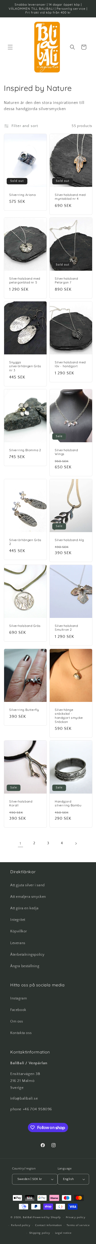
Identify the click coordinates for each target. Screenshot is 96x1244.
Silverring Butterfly (24, 709)
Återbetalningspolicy (27, 955)
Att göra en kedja (24, 908)
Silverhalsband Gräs (24, 626)
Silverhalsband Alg (69, 540)
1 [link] (20, 843)
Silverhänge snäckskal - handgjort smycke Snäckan (69, 715)
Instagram (18, 998)
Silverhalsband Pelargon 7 (66, 280)
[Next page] (75, 843)
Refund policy (20, 1225)
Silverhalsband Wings (66, 452)
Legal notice (63, 1233)
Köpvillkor (18, 931)
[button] (10, 47)
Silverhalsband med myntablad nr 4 (70, 197)
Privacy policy (76, 1217)
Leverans (17, 943)
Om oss (16, 1021)
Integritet (17, 920)
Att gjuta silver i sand (27, 885)
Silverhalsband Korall (20, 803)
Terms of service (78, 1225)
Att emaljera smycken (28, 897)
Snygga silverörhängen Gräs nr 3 (25, 366)
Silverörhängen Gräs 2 (25, 542)
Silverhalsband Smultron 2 (66, 628)
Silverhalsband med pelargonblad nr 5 (24, 280)
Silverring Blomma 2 (25, 450)
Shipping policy (39, 1233)
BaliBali (28, 1217)
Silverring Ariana (22, 195)
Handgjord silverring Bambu (68, 803)
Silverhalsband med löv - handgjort (70, 364)
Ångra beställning (24, 966)
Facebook (18, 1010)
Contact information (48, 1225)
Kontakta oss (20, 1033)
